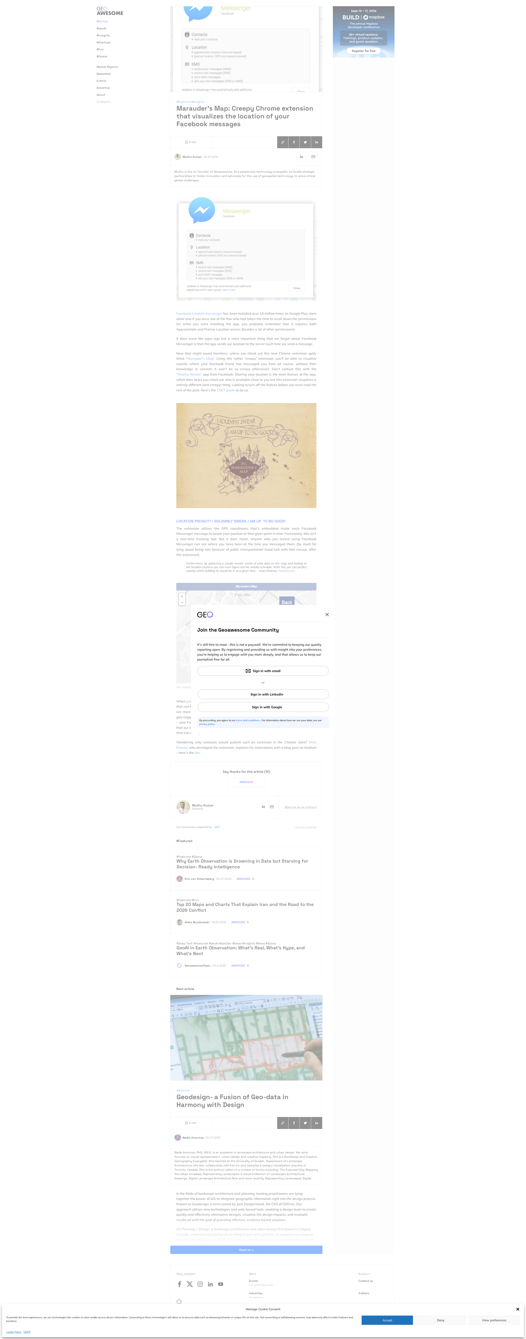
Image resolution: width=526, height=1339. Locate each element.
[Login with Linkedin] (263, 694)
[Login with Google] (263, 707)
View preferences (494, 1320)
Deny (440, 1320)
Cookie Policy (13, 1331)
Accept (387, 1320)
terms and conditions (248, 720)
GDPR (26, 1331)
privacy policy (207, 724)
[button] (518, 1309)
